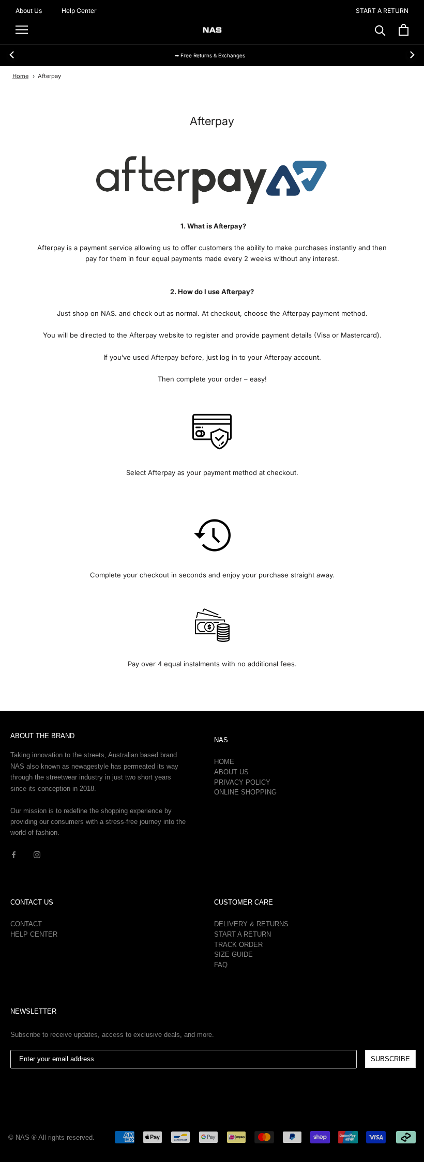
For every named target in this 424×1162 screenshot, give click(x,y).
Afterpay (49, 76)
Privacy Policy (242, 782)
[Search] (380, 29)
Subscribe (390, 1059)
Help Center (79, 10)
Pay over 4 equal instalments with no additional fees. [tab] (212, 664)
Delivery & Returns (251, 924)
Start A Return (242, 934)
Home (20, 76)
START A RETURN (382, 10)
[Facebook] (13, 854)
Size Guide (233, 954)
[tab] (212, 226)
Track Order (238, 945)
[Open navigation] (22, 29)
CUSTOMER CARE (243, 902)
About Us (29, 10)
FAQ (221, 965)
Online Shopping (245, 792)
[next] (411, 54)
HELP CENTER (33, 934)
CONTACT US (31, 902)
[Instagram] (37, 854)
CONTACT (26, 924)
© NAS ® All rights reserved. (51, 1137)
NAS (221, 740)
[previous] (12, 54)
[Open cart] (403, 30)
